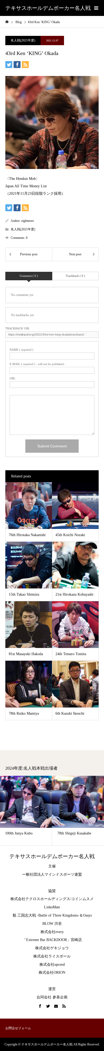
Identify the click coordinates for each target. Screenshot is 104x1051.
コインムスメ (82, 899)
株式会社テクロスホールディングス (40, 899)
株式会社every (52, 932)
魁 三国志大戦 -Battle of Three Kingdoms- (46, 915)
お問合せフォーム (18, 1028)
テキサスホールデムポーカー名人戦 (48, 8)
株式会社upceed (52, 965)
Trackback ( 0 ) (75, 275)
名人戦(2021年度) (23, 40)
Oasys (87, 915)
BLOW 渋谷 (52, 924)
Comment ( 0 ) (29, 275)
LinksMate (52, 907)
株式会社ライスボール (52, 956)
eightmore (27, 221)
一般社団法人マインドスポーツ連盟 (52, 874)
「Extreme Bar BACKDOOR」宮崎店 (52, 940)
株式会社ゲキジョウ (52, 948)
